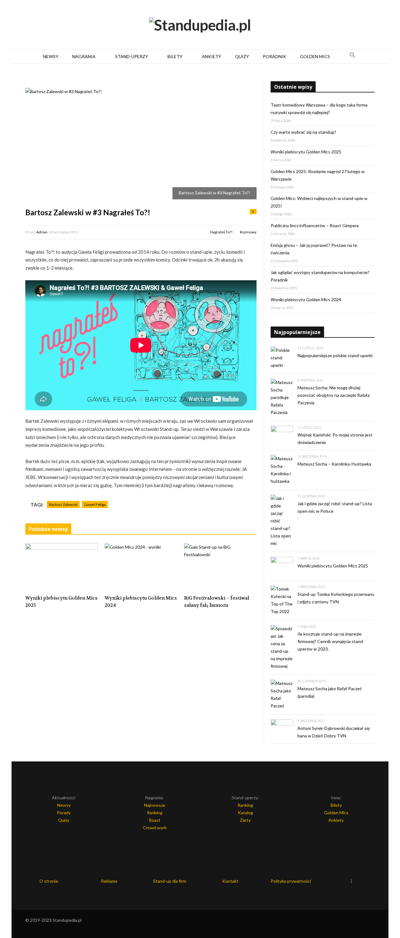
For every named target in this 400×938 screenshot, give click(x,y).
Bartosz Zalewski (63, 504)
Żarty (245, 820)
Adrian (42, 232)
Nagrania (84, 56)
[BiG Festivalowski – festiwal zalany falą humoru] (220, 567)
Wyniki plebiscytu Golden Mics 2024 (141, 601)
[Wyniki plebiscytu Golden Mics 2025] (61, 567)
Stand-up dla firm (169, 881)
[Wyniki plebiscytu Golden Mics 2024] (141, 567)
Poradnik (274, 56)
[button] (352, 56)
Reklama (109, 881)
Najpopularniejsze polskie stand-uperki (335, 355)
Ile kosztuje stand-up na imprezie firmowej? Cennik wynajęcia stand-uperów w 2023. (331, 641)
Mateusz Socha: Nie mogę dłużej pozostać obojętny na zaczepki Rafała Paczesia (334, 395)
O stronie (48, 881)
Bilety (175, 56)
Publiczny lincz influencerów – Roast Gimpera (315, 225)
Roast (154, 820)
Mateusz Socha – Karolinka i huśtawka (334, 464)
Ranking (154, 812)
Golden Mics (315, 56)
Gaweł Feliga (95, 504)
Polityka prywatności (291, 881)
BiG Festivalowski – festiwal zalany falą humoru (216, 601)
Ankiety (211, 56)
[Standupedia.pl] (200, 24)
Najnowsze (154, 805)
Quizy (242, 56)
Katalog (245, 812)
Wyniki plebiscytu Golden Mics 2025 (61, 601)
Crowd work (155, 827)
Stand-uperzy (131, 56)
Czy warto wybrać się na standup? (303, 132)
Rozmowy (248, 232)
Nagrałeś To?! (221, 232)
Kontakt (230, 881)
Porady (64, 812)
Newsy (50, 56)
